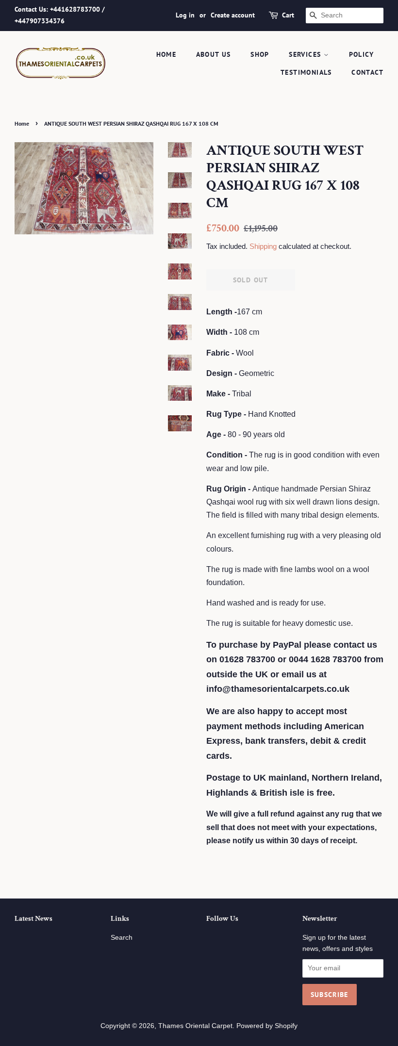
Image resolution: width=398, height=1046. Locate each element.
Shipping (263, 246)
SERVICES (306, 54)
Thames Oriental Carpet (195, 1026)
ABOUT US (213, 54)
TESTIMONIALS (306, 72)
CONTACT (367, 72)
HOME (166, 54)
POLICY (361, 54)
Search (122, 937)
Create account (233, 15)
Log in (185, 15)
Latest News (33, 918)
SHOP (259, 54)
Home (22, 123)
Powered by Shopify (267, 1026)
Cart (288, 15)
